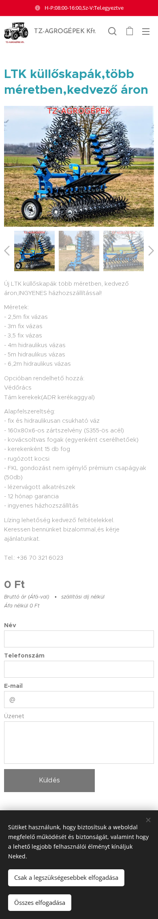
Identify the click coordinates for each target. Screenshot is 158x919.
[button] (112, 31)
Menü (146, 31)
